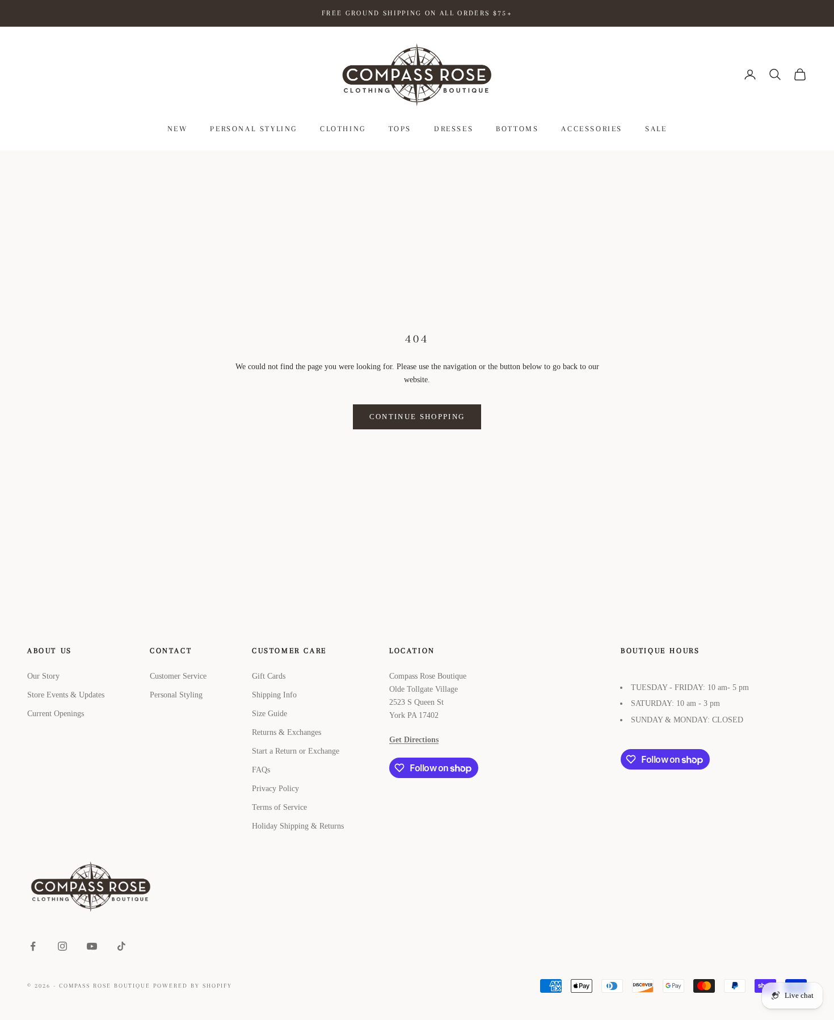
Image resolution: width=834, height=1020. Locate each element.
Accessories (591, 128)
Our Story (43, 676)
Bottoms (517, 128)
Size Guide (269, 713)
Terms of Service (279, 807)
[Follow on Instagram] (62, 946)
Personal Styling (253, 128)
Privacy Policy (275, 788)
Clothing (343, 128)
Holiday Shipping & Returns (298, 826)
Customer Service (178, 676)
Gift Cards (268, 676)
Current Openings (55, 713)
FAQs (261, 770)
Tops (400, 128)
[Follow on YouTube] (92, 946)
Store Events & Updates (65, 695)
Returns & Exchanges (286, 732)
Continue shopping (417, 416)
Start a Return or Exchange (295, 751)
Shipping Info (274, 695)
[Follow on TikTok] (121, 946)
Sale (656, 128)
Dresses (453, 128)
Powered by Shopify (192, 985)
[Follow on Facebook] (33, 946)
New (177, 128)
